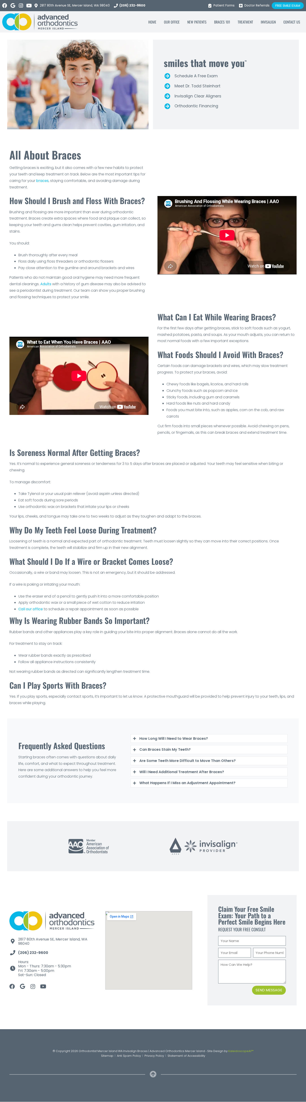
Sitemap (107, 1055)
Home (152, 22)
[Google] (12, 5)
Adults (45, 284)
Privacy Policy (154, 1055)
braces (42, 180)
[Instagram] (20, 5)
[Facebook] (4, 5)
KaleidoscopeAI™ (241, 1051)
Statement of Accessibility (186, 1055)
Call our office (30, 609)
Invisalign (268, 22)
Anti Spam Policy (129, 1055)
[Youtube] (28, 5)
